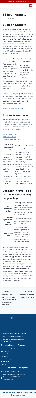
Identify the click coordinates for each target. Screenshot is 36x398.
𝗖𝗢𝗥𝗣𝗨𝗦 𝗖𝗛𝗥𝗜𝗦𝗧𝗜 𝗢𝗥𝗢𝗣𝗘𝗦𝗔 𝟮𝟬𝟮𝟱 (27, 294)
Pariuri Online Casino (10, 134)
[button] (30, 5)
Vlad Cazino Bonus (9, 137)
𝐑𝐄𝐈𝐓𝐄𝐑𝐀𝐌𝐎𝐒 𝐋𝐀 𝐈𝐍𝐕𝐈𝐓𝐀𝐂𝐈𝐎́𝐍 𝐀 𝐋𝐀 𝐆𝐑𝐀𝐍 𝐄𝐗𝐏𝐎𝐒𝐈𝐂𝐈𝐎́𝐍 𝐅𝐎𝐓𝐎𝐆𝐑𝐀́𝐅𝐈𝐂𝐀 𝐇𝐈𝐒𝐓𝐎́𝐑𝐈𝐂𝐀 (9, 298)
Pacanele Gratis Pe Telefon (12, 139)
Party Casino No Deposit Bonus (14, 108)
